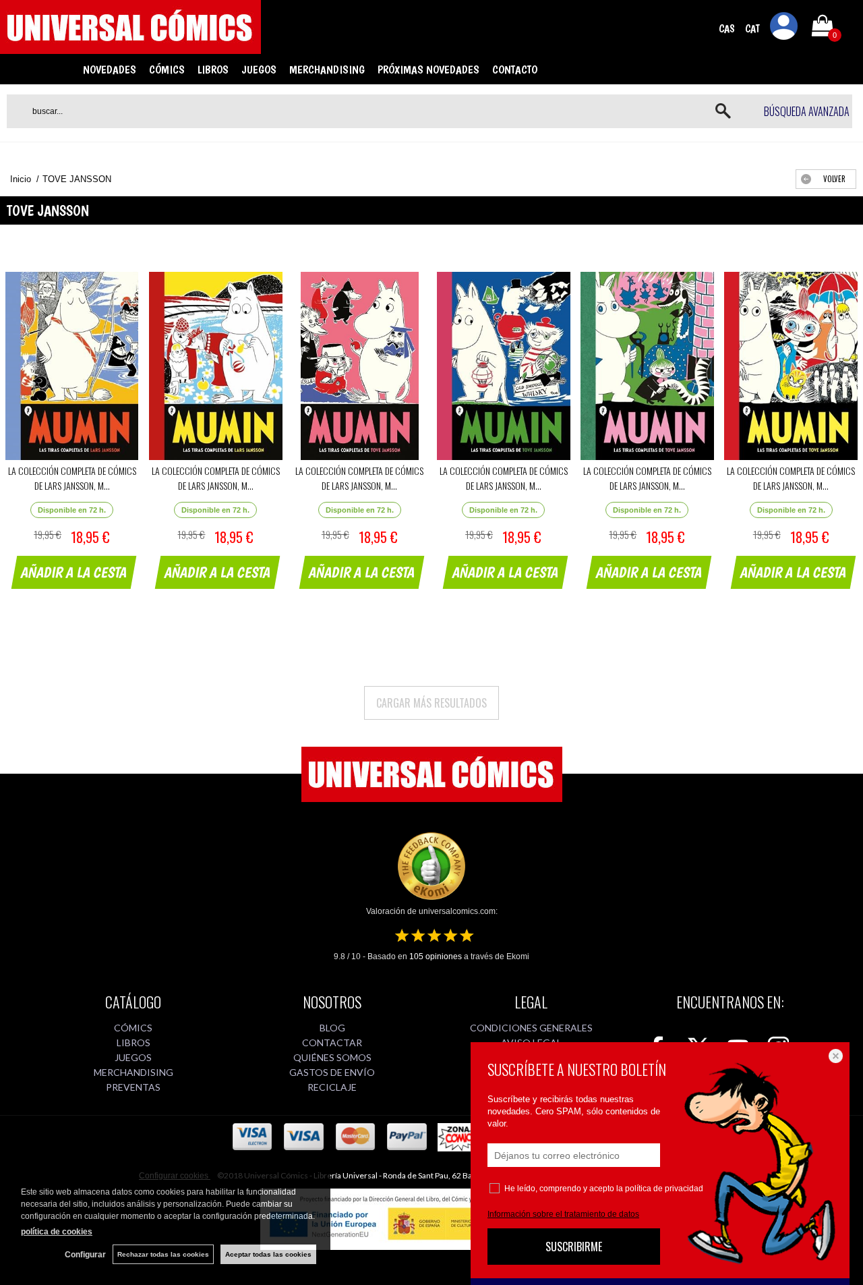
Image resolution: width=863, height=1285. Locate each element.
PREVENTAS (133, 1087)
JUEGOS (258, 69)
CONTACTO (514, 69)
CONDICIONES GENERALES (531, 1027)
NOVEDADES (109, 69)
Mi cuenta (784, 28)
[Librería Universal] (130, 48)
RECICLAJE (332, 1087)
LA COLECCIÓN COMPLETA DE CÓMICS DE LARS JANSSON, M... (72, 477)
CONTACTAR (332, 1042)
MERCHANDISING (327, 69)
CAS (727, 28)
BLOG (332, 1027)
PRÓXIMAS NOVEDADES (428, 69)
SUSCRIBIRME (573, 1246)
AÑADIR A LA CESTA (74, 572)
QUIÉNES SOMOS (332, 1057)
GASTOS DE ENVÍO (332, 1072)
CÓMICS (167, 69)
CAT (752, 28)
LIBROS (213, 69)
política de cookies (56, 1231)
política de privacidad (664, 1188)
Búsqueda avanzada (807, 111)
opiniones (435, 956)
